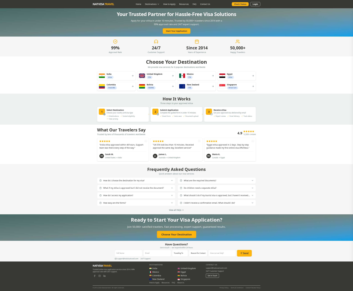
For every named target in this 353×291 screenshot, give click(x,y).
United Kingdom (188, 268)
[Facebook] (95, 276)
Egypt (183, 272)
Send (245, 253)
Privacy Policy (224, 288)
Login (255, 4)
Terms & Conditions (237, 288)
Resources (184, 4)
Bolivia (184, 275)
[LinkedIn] (104, 276)
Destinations (151, 4)
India (154, 268)
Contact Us (205, 4)
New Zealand (158, 279)
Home (138, 4)
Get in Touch (212, 275)
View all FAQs (175, 210)
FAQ (194, 4)
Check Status (240, 4)
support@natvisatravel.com (216, 268)
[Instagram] (99, 276)
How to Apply (169, 4)
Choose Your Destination (176, 234)
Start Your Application (176, 31)
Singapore (185, 279)
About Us (180, 283)
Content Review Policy (253, 288)
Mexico (155, 272)
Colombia (156, 275)
